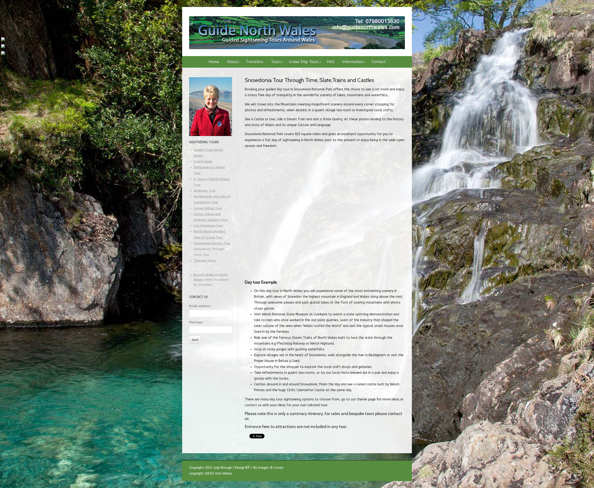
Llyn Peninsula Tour (208, 226)
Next (345, 267)
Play (249, 267)
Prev (303, 267)
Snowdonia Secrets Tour (212, 243)
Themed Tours (205, 261)
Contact (378, 62)
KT (248, 468)
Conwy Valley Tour (208, 208)
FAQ (330, 62)
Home (214, 62)
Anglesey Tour (205, 191)
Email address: (200, 306)
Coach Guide (203, 161)
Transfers (254, 62)
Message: (196, 322)
